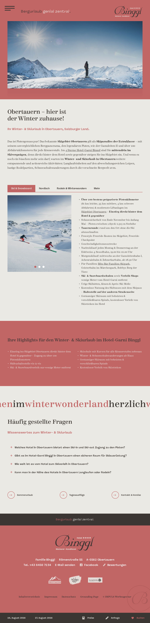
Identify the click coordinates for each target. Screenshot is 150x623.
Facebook (91, 565)
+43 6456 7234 (40, 565)
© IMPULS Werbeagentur (117, 596)
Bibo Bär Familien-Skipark (114, 263)
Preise (90, 618)
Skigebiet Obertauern (93, 211)
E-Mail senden (65, 565)
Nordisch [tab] (44, 188)
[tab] (75, 448)
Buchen (140, 618)
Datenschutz (69, 596)
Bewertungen (116, 565)
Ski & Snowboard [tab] (21, 188)
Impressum (50, 596)
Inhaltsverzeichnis (29, 596)
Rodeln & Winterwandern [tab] (72, 188)
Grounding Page (89, 596)
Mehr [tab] (97, 188)
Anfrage (115, 618)
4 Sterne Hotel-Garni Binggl (82, 150)
